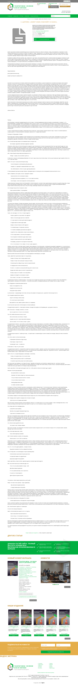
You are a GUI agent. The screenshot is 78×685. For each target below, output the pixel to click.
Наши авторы (34, 16)
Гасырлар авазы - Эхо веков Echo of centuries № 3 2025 (51, 627)
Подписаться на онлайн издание (14, 635)
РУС (67, 1)
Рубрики (27, 16)
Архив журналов (33, 600)
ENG (69, 1)
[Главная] (10, 10)
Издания (15, 16)
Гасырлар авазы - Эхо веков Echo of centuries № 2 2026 (27, 562)
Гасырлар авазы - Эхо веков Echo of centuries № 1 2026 (26, 627)
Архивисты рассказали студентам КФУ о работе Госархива (54, 581)
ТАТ (65, 1)
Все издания (67, 638)
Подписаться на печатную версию (54, 7)
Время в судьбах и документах (25, 583)
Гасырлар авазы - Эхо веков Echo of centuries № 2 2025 (64, 627)
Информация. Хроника (23, 590)
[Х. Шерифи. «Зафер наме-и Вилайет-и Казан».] (19, 36)
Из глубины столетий (41, 32)
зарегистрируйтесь (34, 532)
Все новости (67, 587)
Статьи (21, 16)
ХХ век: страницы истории (24, 581)
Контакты (31, 1)
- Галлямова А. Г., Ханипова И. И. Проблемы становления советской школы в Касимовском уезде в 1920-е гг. (27, 568)
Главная (10, 16)
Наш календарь (22, 585)
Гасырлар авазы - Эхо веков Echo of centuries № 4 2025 (39, 627)
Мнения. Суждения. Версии (24, 584)
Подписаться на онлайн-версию (28, 596)
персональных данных (53, 648)
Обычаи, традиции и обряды (24, 589)
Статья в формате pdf (44, 39)
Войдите (27, 532)
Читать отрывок (23, 591)
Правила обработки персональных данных (45, 672)
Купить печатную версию (26, 594)
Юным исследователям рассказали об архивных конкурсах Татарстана (54, 559)
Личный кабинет (64, 6)
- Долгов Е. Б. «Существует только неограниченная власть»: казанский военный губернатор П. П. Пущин (27, 576)
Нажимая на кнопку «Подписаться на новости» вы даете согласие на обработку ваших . (54, 648)
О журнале (10, 1)
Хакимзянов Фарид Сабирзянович (42, 30)
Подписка (21, 1)
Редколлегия (15, 1)
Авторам (26, 1)
